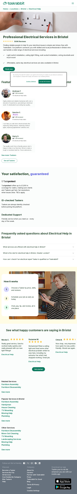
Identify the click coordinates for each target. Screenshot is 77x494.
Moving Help (7, 413)
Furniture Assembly (10, 384)
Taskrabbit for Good (34, 479)
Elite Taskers (7, 479)
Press (29, 477)
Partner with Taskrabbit (35, 475)
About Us (30, 470)
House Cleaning (8, 407)
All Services (6, 475)
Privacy (36, 484)
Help (4, 481)
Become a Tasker (8, 470)
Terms (29, 484)
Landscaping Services (11, 439)
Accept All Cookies (45, 81)
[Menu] (73, 3)
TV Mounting (7, 410)
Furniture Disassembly (11, 387)
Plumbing (6, 416)
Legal (29, 488)
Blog (28, 481)
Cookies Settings (33, 491)
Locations (14, 9)
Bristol (23, 9)
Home (5, 9)
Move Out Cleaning (10, 433)
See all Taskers (9, 161)
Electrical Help (8, 354)
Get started (38, 369)
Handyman (6, 405)
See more (6, 392)
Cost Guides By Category (11, 477)
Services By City (8, 472)
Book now (9, 69)
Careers (30, 472)
